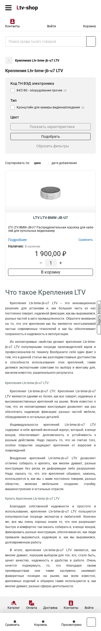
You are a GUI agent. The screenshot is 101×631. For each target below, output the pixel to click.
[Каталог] (8, 7)
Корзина (89, 26)
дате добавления (64, 163)
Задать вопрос (99, 315)
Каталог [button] (14, 608)
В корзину (50, 272)
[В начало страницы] (91, 622)
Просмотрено (71, 625)
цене (37, 163)
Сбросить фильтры (52, 146)
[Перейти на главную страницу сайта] (39, 8)
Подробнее (17, 240)
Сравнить (12, 625)
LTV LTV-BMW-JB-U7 (50, 218)
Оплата (31, 608)
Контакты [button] (12, 26)
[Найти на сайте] (91, 41)
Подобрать (50, 136)
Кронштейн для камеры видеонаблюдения (50, 107)
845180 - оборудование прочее (42, 90)
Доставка (50, 608)
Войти (51, 26)
